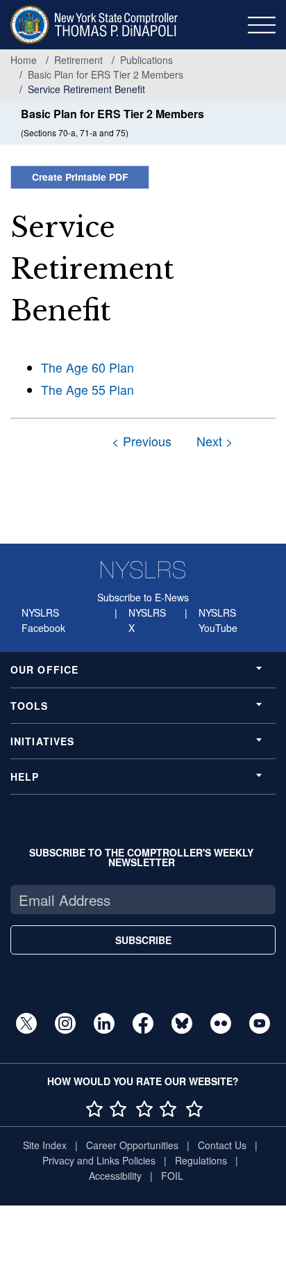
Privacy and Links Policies (98, 1160)
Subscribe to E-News (143, 597)
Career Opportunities (132, 1145)
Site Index (45, 1145)
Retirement (78, 60)
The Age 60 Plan (87, 367)
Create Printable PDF (80, 177)
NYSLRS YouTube (218, 620)
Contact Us (222, 1145)
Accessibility (115, 1176)
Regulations (201, 1160)
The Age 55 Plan (87, 389)
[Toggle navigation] (262, 25)
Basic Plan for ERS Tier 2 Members (105, 74)
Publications (146, 60)
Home (23, 60)
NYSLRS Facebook (43, 620)
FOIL (172, 1176)
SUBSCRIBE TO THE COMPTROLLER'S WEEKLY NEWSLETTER (141, 857)
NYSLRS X (147, 620)
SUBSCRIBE (143, 940)
